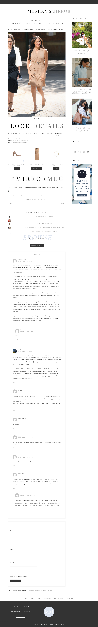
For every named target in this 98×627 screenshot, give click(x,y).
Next (62, 203)
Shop (17, 168)
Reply (14, 324)
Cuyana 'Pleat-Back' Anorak (44, 223)
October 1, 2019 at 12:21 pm (27, 331)
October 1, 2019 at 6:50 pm (25, 475)
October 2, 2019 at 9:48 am (27, 495)
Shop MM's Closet (36, 245)
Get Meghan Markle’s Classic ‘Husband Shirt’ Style (82, 130)
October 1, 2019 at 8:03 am (25, 351)
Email (12, 556)
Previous (12, 203)
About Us (20, 615)
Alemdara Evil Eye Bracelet (20, 142)
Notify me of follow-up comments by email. (21, 571)
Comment (13, 530)
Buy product (36, 168)
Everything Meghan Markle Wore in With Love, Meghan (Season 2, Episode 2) (82, 92)
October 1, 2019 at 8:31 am (25, 391)
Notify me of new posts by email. (18, 576)
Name (12, 549)
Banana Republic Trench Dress (20, 138)
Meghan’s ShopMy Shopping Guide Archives (82, 51)
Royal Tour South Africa (40, 199)
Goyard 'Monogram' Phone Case (44, 216)
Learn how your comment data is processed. (40, 590)
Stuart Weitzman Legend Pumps (19, 140)
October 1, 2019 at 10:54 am (25, 419)
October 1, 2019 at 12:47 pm (25, 457)
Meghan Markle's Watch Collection (44, 220)
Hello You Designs (59, 624)
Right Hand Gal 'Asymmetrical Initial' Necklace (44, 231)
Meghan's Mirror (49, 11)
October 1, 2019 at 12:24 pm (25, 437)
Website (12, 562)
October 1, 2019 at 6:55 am (25, 261)
